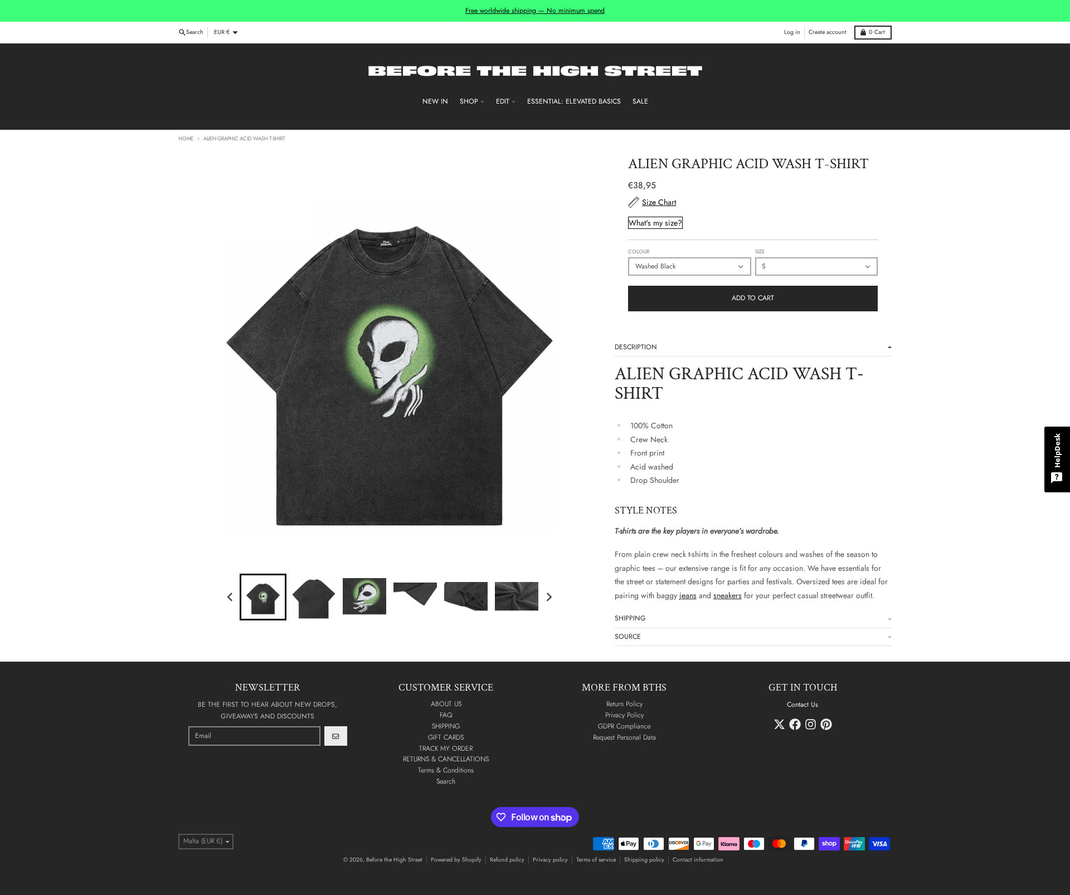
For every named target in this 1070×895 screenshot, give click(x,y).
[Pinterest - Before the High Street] (826, 724)
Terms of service (596, 859)
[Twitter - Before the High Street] (779, 724)
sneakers (727, 595)
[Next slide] (549, 597)
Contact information (698, 859)
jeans (688, 595)
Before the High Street (394, 859)
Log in (792, 32)
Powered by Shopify (456, 859)
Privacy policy (550, 859)
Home (185, 139)
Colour (638, 252)
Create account (828, 32)
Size (760, 252)
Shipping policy (644, 859)
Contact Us (802, 705)
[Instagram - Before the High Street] (810, 724)
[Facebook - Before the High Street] (795, 724)
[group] (263, 597)
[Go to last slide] (231, 597)
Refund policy (507, 859)
